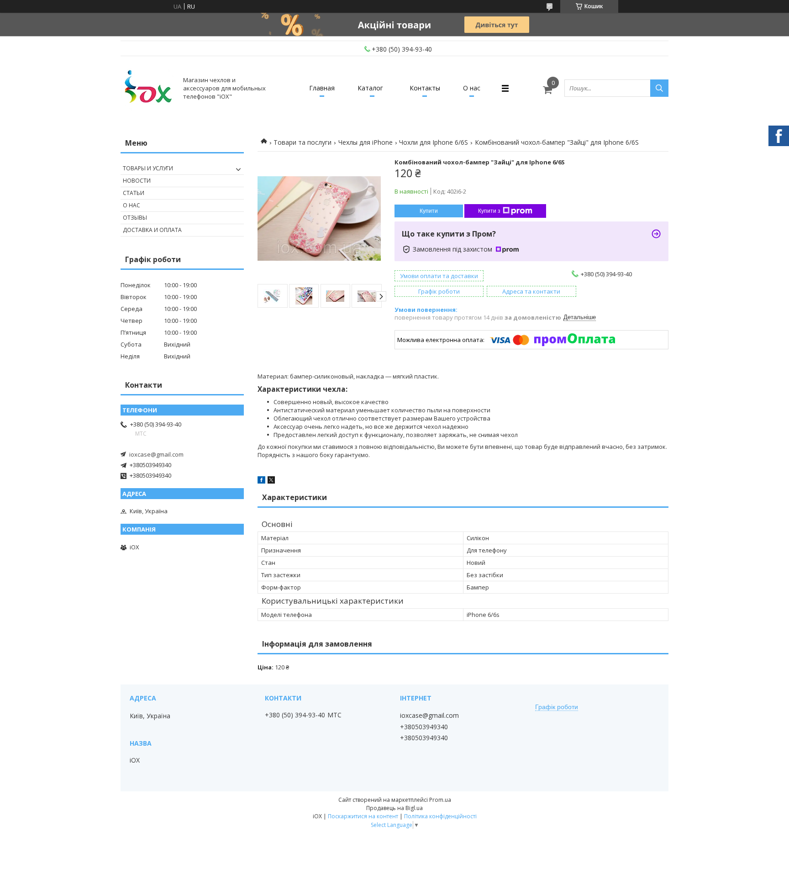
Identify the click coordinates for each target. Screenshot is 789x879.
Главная (322, 88)
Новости (137, 180)
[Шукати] (659, 88)
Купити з (489, 211)
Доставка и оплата (152, 230)
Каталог (370, 88)
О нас (471, 88)
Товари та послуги (302, 142)
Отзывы (135, 217)
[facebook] (261, 481)
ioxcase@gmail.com (156, 454)
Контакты (425, 88)
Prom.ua (440, 800)
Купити (429, 211)
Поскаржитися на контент (363, 816)
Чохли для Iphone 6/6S (433, 142)
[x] (271, 481)
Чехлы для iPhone (365, 142)
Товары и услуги (148, 168)
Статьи (133, 193)
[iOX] (148, 88)
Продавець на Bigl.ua (394, 808)
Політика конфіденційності (440, 816)
